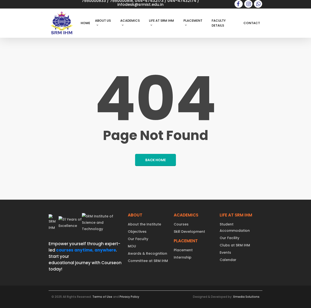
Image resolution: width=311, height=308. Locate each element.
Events (225, 252)
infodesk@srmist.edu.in (140, 4)
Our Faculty (138, 238)
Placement (183, 250)
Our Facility (229, 237)
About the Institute (144, 224)
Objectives (137, 231)
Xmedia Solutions (246, 297)
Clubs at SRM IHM (235, 245)
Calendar (228, 259)
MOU (132, 246)
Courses (181, 224)
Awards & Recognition (147, 253)
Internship (182, 257)
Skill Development (189, 231)
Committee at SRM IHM (148, 260)
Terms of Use (102, 297)
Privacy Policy (129, 297)
